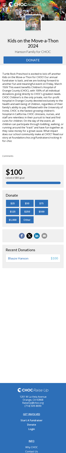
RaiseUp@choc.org (33, 402)
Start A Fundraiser (32, 420)
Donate (31, 424)
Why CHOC (31, 447)
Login (31, 429)
